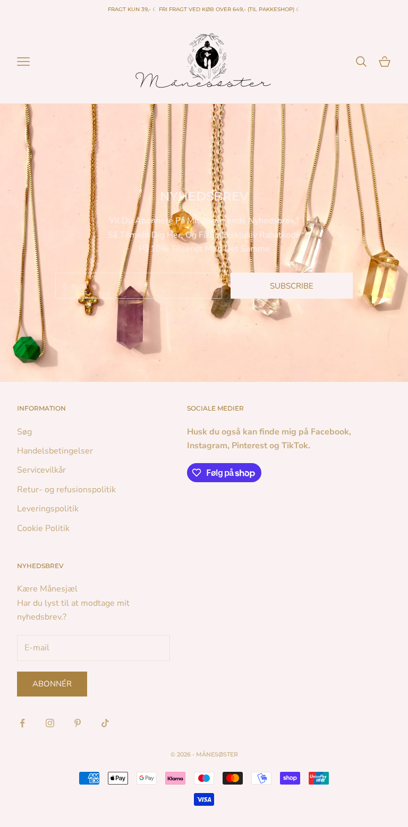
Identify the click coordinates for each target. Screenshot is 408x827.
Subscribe (291, 286)
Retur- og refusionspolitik (66, 489)
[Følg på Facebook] (22, 723)
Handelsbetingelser (55, 451)
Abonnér (52, 683)
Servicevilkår (41, 470)
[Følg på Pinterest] (77, 723)
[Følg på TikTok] (105, 723)
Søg (24, 432)
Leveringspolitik (48, 509)
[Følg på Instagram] (50, 723)
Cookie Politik (43, 528)
